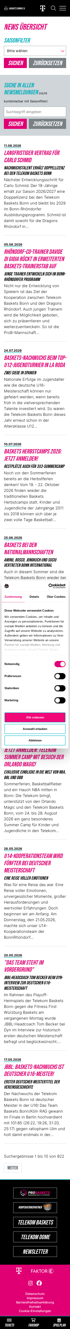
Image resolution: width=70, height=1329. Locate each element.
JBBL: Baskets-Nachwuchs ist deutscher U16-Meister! (34, 1070)
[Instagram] (30, 1282)
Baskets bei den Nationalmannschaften (28, 548)
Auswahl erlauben (35, 728)
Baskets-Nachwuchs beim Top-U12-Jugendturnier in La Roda (35, 361)
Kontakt (35, 1307)
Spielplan (59, 1325)
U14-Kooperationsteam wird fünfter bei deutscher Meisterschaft (33, 863)
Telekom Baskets (35, 1222)
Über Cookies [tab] (56, 596)
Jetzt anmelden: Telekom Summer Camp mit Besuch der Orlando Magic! (33, 757)
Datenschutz (35, 1294)
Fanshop (33, 1325)
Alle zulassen (35, 717)
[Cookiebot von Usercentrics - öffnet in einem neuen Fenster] (49, 586)
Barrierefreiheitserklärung (35, 1302)
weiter (12, 1167)
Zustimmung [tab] (13, 596)
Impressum (35, 1298)
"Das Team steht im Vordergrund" (23, 966)
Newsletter (35, 1251)
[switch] (60, 676)
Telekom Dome (35, 1236)
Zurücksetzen (47, 123)
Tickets (9, 1325)
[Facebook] (39, 1282)
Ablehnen (35, 740)
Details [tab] (34, 596)
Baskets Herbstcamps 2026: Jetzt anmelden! (32, 455)
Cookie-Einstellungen (35, 1311)
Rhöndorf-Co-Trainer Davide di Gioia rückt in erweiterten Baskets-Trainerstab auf (34, 258)
